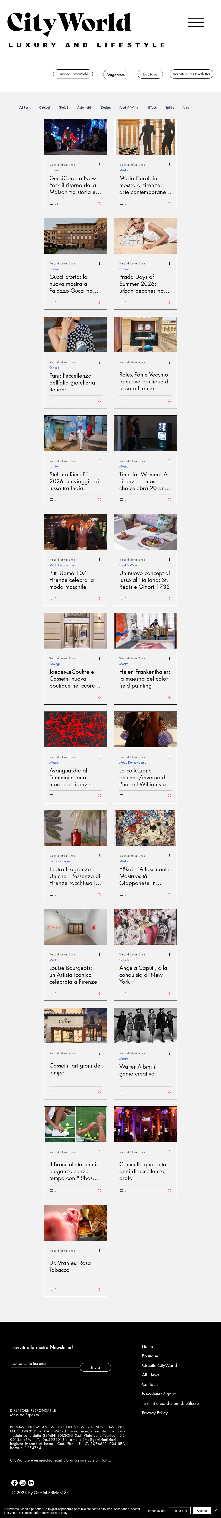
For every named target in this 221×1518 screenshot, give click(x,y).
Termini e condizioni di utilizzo (165, 1403)
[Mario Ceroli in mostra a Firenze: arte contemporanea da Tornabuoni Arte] (145, 137)
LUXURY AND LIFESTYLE (88, 45)
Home (147, 1346)
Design (106, 107)
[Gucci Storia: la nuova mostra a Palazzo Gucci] (75, 236)
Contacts (150, 1384)
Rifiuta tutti (179, 1511)
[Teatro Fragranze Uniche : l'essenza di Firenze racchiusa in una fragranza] (75, 828)
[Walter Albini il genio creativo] (145, 1025)
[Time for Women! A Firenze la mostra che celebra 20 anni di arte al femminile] (145, 433)
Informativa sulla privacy (50, 1512)
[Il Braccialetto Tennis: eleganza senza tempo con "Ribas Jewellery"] (75, 1124)
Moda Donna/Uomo (62, 565)
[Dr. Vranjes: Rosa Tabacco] (75, 1223)
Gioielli (64, 107)
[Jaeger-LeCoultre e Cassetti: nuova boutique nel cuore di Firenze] (75, 631)
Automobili (84, 107)
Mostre (123, 170)
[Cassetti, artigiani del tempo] (75, 1025)
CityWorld (69, 20)
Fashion (54, 170)
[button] (196, 22)
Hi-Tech (152, 107)
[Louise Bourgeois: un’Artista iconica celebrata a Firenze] (75, 927)
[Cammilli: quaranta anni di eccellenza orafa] (145, 1124)
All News (150, 1375)
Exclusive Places (59, 861)
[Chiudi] (215, 1511)
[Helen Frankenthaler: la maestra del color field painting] (145, 631)
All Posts (25, 107)
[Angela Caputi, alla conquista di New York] (145, 927)
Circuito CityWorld (159, 1365)
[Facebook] (14, 1483)
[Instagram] (22, 1483)
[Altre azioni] (101, 164)
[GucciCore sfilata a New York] (75, 137)
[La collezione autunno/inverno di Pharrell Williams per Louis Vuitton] (145, 729)
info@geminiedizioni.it (101, 1439)
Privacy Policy (155, 1413)
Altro (186, 107)
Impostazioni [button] (156, 1511)
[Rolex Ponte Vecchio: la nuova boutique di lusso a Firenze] (145, 334)
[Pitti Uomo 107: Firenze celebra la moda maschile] (75, 532)
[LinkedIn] (31, 1483)
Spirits (169, 107)
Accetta (202, 1511)
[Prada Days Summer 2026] (145, 236)
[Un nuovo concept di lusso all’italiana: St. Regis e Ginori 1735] (145, 532)
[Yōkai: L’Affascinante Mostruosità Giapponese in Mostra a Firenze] (145, 828)
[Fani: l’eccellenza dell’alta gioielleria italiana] (75, 334)
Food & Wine (128, 107)
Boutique (150, 1356)
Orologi (44, 107)
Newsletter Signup (159, 1394)
